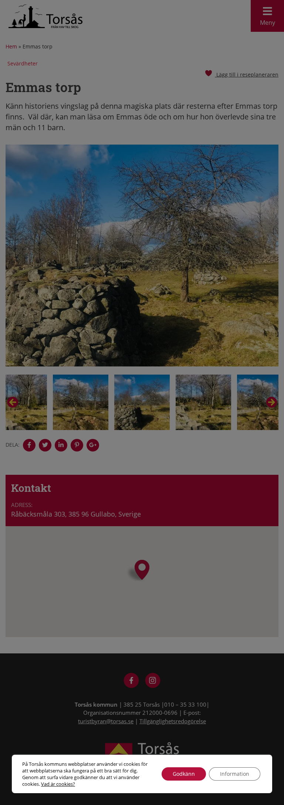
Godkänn (184, 773)
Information (234, 773)
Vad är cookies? (58, 784)
